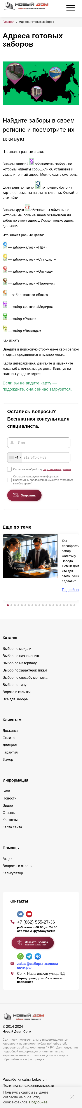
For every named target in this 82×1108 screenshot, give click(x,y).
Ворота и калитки (17, 692)
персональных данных (57, 469)
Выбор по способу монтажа (25, 677)
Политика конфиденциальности (28, 1085)
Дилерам (10, 745)
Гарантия (10, 752)
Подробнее (38, 1102)
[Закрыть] (71, 1097)
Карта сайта (12, 827)
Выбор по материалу (20, 663)
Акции (7, 859)
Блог (6, 791)
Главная (8, 21)
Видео (8, 805)
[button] (8, 605)
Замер (8, 759)
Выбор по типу (14, 685)
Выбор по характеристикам (25, 670)
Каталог (10, 638)
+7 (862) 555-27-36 (36, 922)
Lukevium (39, 1079)
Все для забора (15, 699)
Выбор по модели (17, 648)
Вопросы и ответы (17, 866)
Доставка (10, 731)
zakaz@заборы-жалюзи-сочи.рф (38, 966)
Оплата (9, 738)
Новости (9, 798)
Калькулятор (13, 873)
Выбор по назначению (21, 656)
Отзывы (9, 813)
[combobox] (14, 457)
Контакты (10, 820)
